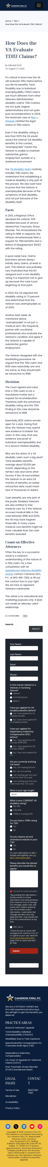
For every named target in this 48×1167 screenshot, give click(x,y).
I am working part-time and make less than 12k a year (23, 776)
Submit (16, 951)
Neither (16, 701)
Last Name (16, 654)
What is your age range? (22, 790)
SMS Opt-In (18, 927)
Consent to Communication (25, 891)
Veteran (16, 693)
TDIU (25, 616)
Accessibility (11, 1102)
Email (13, 664)
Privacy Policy (12, 1108)
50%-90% (17, 810)
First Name (16, 644)
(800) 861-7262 (33, 1092)
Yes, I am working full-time (24, 767)
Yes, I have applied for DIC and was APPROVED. (22, 741)
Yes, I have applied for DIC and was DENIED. (22, 747)
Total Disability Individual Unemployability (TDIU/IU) (19, 1033)
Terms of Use (12, 1090)
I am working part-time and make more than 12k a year (23, 782)
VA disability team (20, 169)
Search (9, 624)
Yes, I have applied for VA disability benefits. (22, 714)
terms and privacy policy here (22, 938)
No (14, 830)
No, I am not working (22, 771)
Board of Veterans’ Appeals (19, 1027)
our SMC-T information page (23, 856)
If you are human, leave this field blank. (23, 960)
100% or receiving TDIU (23, 814)
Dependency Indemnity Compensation (17, 1054)
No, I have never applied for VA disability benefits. (23, 721)
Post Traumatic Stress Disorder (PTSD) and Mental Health (21, 1068)
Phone (14, 674)
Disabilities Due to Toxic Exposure (22, 1038)
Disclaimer (10, 1096)
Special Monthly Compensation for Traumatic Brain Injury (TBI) (23, 1044)
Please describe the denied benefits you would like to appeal (23, 866)
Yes (14, 826)
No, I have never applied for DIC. (23, 753)
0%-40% (16, 806)
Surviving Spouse (20, 697)
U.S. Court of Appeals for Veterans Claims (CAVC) (23, 1061)
